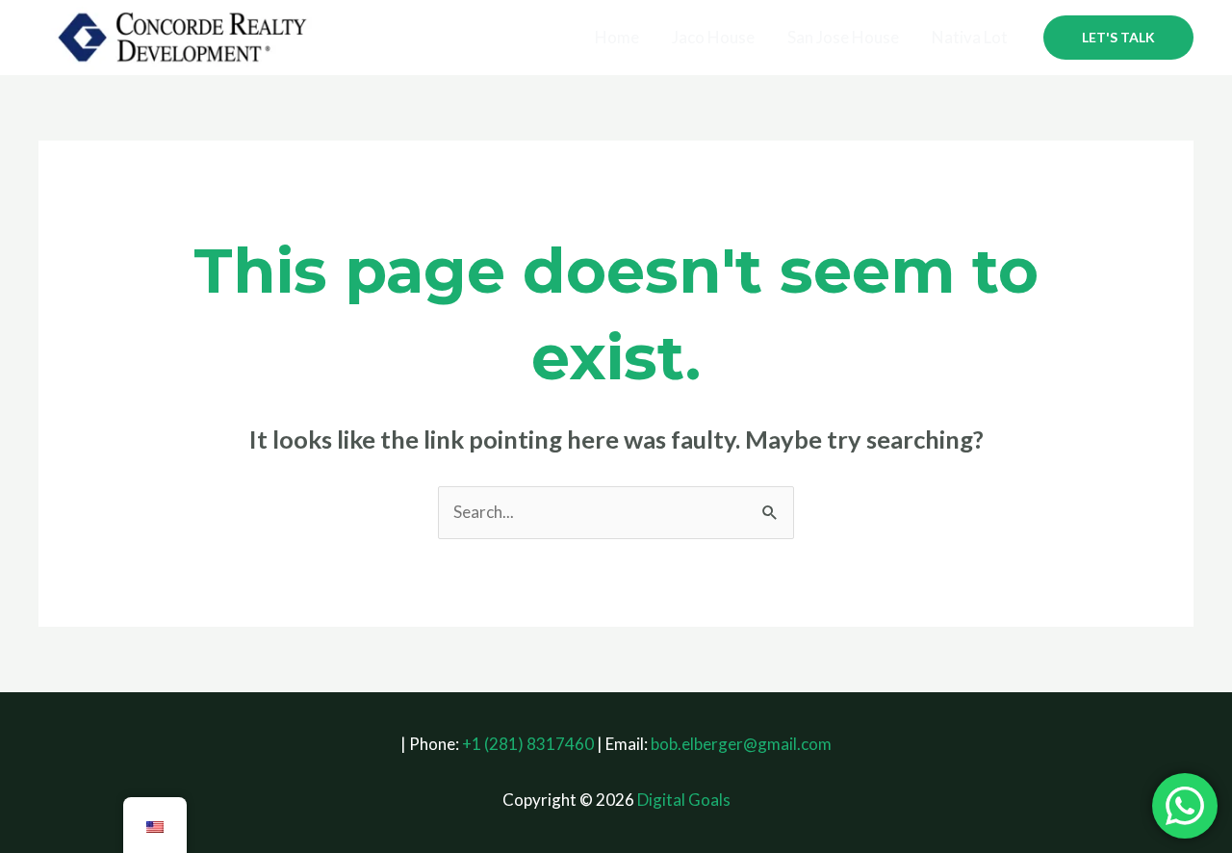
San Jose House (843, 37)
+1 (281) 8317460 (528, 744)
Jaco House (713, 37)
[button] (1118, 37)
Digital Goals (684, 799)
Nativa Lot (970, 37)
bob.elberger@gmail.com (741, 744)
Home (617, 37)
